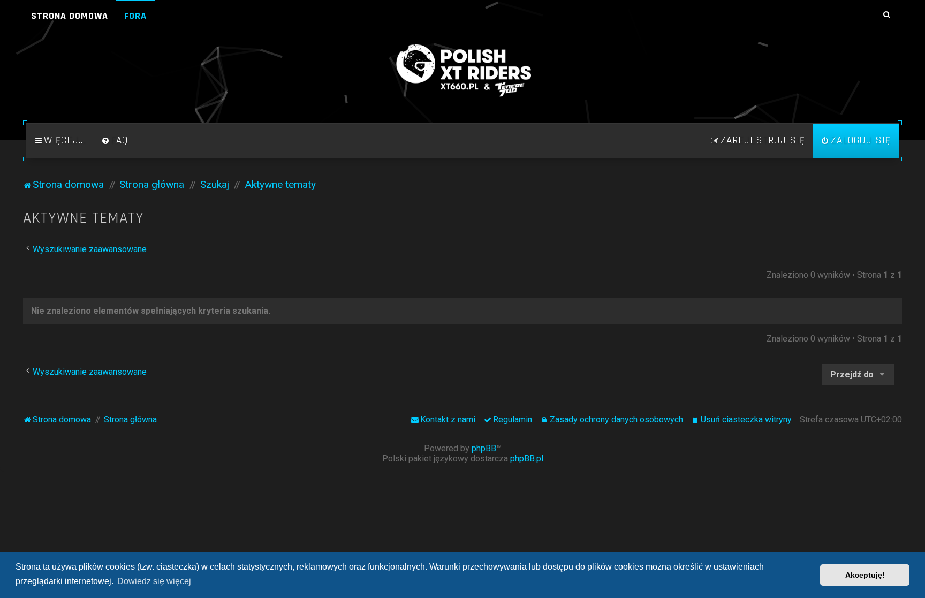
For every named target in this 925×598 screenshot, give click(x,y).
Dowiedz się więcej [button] (154, 581)
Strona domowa (69, 16)
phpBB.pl (526, 458)
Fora (135, 16)
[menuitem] (114, 141)
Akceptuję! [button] (865, 575)
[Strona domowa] (462, 70)
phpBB (484, 448)
